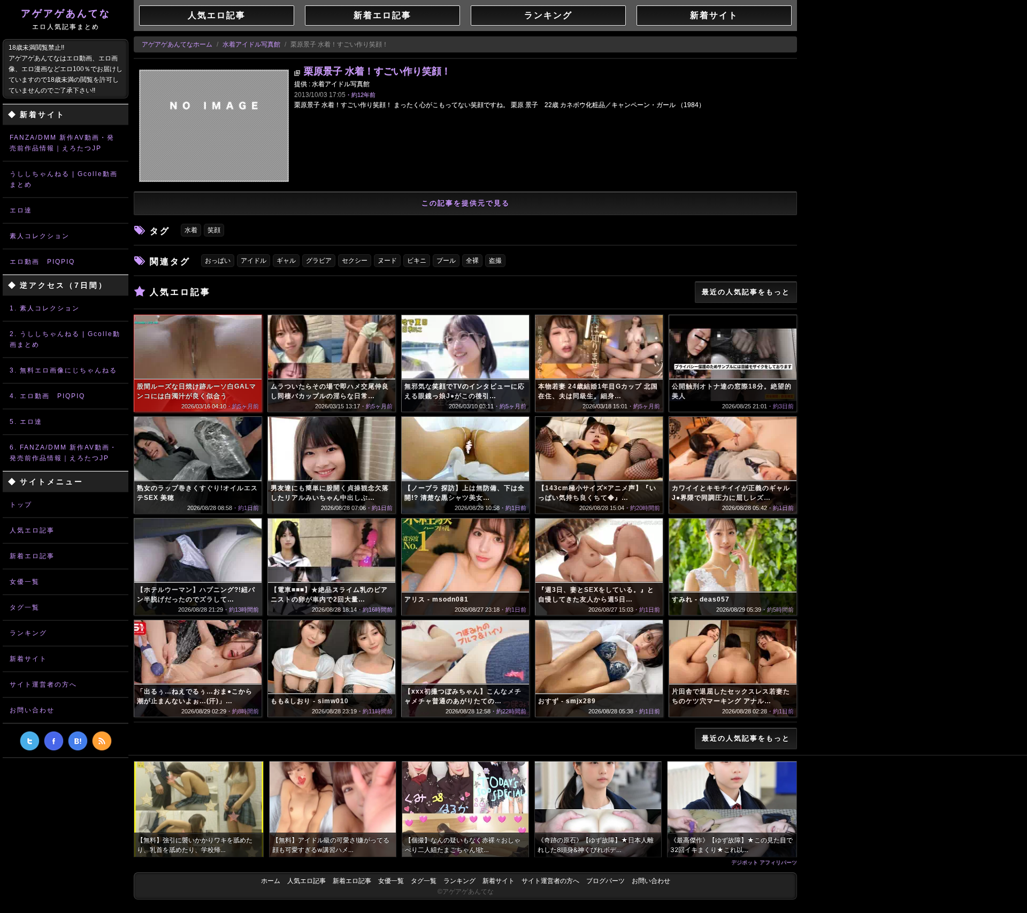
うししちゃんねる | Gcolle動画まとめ (64, 179)
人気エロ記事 (32, 530)
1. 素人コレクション (45, 308)
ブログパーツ (605, 881)
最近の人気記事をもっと (746, 292)
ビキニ (416, 260)
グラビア (319, 260)
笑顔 (214, 230)
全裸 (472, 260)
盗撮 (495, 260)
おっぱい (218, 260)
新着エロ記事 (32, 556)
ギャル (286, 260)
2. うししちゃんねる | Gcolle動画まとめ (65, 339)
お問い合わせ (32, 710)
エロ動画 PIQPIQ (42, 261)
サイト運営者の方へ (43, 684)
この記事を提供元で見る (465, 203)
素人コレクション (40, 236)
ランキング (28, 633)
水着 (191, 230)
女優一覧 (25, 581)
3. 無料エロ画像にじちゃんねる (63, 370)
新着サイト (28, 659)
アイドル (253, 260)
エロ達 (21, 210)
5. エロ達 (26, 421)
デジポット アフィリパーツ (764, 862)
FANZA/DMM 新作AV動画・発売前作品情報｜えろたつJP (62, 143)
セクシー (354, 260)
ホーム (270, 881)
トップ (21, 504)
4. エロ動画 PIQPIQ (47, 396)
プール (446, 260)
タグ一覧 (25, 607)
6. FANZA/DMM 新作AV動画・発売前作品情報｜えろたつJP (63, 453)
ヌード (387, 260)
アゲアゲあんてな (66, 19)
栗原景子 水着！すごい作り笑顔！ (377, 71)
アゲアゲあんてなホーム (177, 44)
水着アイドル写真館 (251, 44)
